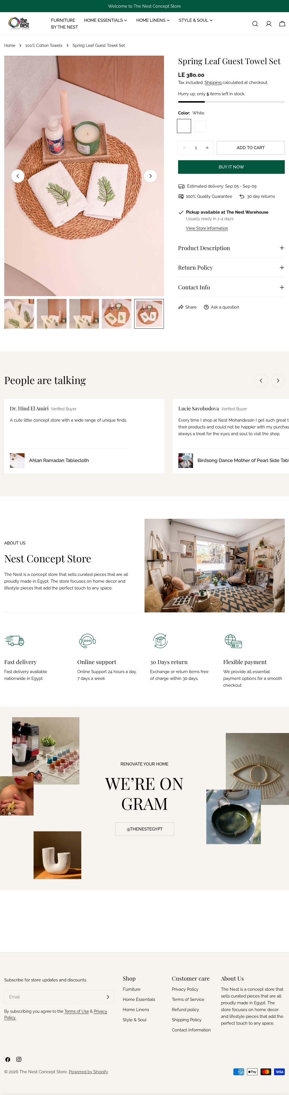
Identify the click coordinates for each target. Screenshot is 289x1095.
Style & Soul (134, 1019)
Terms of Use (76, 1011)
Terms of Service (188, 999)
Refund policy (185, 1009)
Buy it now (231, 167)
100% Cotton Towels (43, 45)
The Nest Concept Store (43, 1071)
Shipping (213, 82)
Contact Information (191, 1030)
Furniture (132, 989)
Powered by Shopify (88, 1071)
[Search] (255, 23)
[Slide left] (18, 176)
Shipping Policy (187, 1019)
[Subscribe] (108, 997)
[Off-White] (200, 126)
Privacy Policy (185, 989)
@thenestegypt (145, 829)
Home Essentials (139, 999)
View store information (207, 228)
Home (9, 45)
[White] (184, 126)
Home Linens (136, 1009)
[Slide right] (150, 176)
